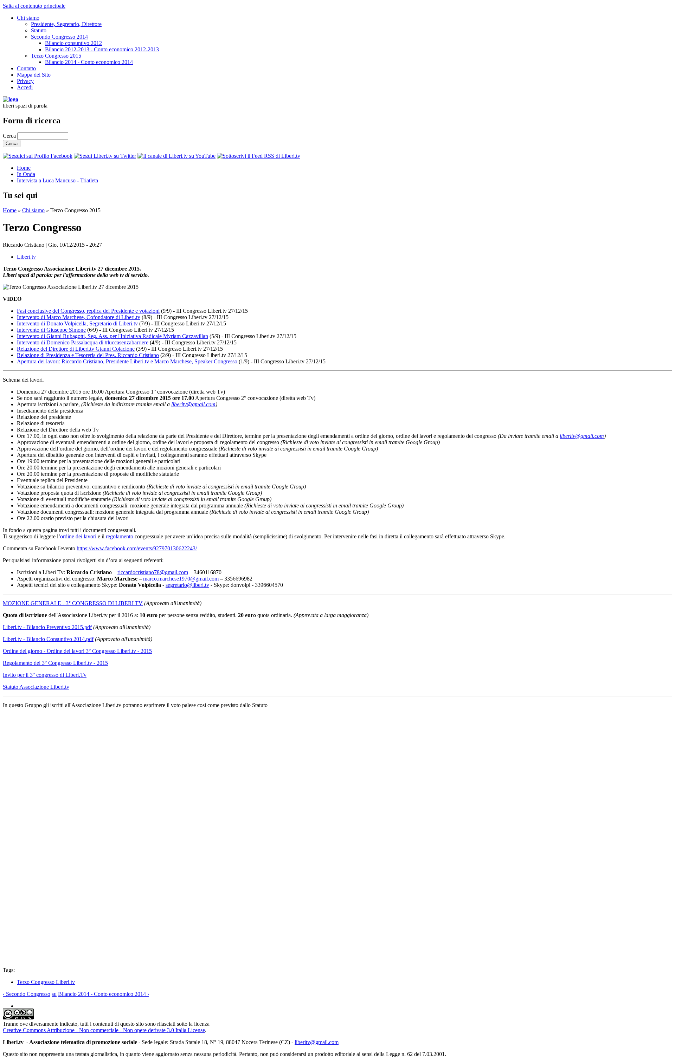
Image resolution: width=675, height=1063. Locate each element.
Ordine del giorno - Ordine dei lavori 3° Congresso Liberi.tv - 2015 (77, 651)
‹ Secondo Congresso (26, 994)
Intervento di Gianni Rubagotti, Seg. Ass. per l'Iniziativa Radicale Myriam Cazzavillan (112, 336)
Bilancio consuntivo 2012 (73, 43)
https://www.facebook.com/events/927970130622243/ (137, 548)
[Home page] (10, 99)
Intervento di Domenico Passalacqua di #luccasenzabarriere (82, 342)
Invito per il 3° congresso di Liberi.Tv (44, 675)
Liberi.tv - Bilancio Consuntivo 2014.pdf (48, 639)
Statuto (38, 30)
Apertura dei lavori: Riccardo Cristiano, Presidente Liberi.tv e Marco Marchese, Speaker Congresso (127, 361)
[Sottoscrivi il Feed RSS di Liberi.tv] (258, 156)
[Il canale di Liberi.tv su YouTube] (176, 156)
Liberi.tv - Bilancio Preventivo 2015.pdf (47, 627)
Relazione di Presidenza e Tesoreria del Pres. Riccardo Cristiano (88, 355)
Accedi (25, 87)
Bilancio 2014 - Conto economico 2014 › (103, 994)
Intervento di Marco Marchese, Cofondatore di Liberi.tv (78, 317)
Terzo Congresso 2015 (56, 56)
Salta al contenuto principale (34, 6)
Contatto (26, 68)
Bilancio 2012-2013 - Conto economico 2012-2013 (102, 49)
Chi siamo (28, 18)
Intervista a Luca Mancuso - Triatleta (57, 180)
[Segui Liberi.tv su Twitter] (105, 156)
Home (24, 168)
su (54, 994)
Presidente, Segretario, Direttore (66, 24)
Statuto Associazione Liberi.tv (36, 687)
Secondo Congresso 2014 (59, 37)
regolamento (120, 536)
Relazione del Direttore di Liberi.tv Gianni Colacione (76, 349)
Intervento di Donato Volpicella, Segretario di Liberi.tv (77, 323)
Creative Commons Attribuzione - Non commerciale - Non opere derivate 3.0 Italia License (104, 1030)
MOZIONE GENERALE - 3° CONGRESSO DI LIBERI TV (73, 603)
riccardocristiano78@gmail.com (152, 572)
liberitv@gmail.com (193, 404)
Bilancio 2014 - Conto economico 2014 (89, 62)
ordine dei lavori (78, 536)
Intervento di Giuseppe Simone (51, 330)
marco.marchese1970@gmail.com (181, 579)
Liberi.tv (26, 257)
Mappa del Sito (34, 75)
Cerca (10, 136)
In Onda (26, 174)
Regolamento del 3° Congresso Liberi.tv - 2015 (55, 663)
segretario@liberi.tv (187, 585)
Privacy (25, 81)
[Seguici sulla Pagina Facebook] (37, 156)
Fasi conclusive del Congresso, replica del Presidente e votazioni (88, 311)
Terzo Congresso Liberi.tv (46, 982)
